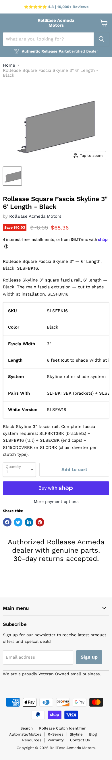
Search (26, 728)
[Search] (101, 39)
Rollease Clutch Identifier (62, 728)
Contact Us (80, 740)
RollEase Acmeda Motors (35, 216)
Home (9, 65)
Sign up (89, 657)
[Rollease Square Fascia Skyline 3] (12, 176)
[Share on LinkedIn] (29, 522)
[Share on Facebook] (7, 522)
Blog (93, 734)
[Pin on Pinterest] (40, 522)
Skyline (76, 734)
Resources (31, 740)
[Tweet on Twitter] (18, 522)
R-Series (55, 734)
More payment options (56, 501)
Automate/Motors (25, 734)
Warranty (56, 740)
